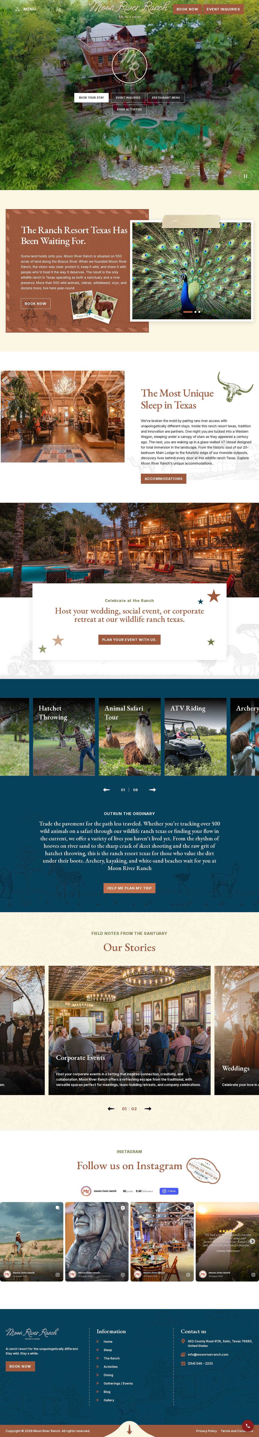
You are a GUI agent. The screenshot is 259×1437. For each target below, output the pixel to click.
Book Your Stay (91, 97)
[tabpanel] (191, 270)
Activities (111, 1367)
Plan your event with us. (129, 640)
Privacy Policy (206, 1431)
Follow (172, 1191)
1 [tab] (188, 312)
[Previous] (111, 1108)
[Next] (147, 1108)
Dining (108, 1375)
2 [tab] (195, 312)
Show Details (64, 775)
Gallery (109, 1400)
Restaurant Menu (166, 97)
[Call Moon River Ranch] (248, 1426)
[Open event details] (130, 1030)
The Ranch (112, 1358)
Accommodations (164, 479)
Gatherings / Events (118, 1383)
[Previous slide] (107, 789)
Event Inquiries (223, 9)
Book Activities (129, 109)
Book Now (188, 9)
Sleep (108, 1350)
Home (108, 1341)
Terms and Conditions (237, 1431)
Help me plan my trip (129, 888)
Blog (107, 1392)
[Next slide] (152, 789)
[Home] (129, 9)
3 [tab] (199, 312)
